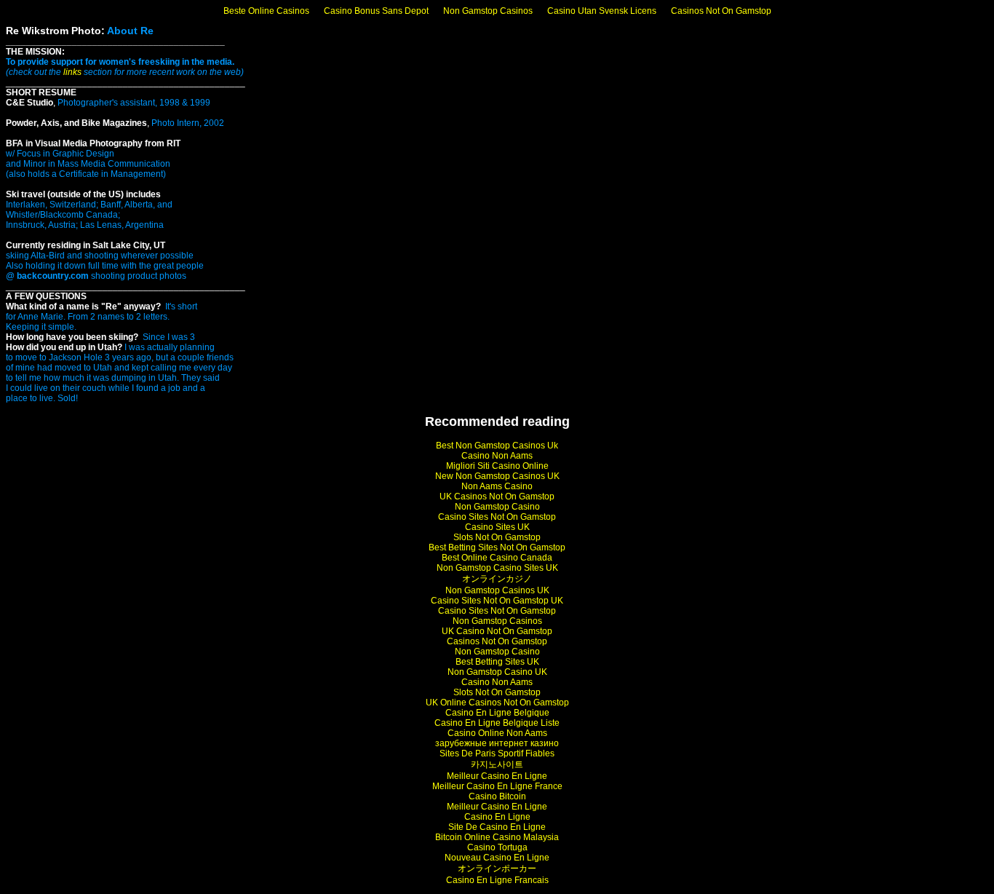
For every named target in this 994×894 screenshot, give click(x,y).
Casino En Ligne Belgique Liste (497, 723)
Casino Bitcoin (497, 796)
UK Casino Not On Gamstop (497, 631)
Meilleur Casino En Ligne (497, 776)
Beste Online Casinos (266, 11)
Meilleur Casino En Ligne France (497, 786)
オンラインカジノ (497, 579)
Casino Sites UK (497, 527)
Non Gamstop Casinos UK (497, 590)
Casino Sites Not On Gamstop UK (497, 601)
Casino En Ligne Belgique (497, 713)
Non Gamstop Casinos (488, 11)
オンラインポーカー (497, 868)
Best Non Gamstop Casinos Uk (497, 445)
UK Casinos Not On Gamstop (497, 496)
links (72, 72)
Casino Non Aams (497, 456)
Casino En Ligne (497, 817)
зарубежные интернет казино (497, 743)
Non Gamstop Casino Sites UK (497, 568)
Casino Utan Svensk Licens (601, 11)
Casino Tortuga (497, 847)
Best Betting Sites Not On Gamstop (497, 547)
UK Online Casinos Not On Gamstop (497, 702)
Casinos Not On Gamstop (721, 11)
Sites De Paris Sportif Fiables (497, 753)
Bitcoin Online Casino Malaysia (497, 837)
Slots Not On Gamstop (497, 537)
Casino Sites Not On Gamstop (497, 517)
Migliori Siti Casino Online (497, 466)
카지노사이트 (497, 764)
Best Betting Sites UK (497, 662)
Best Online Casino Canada (497, 558)
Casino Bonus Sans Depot (376, 11)
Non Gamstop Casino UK (497, 672)
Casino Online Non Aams (497, 733)
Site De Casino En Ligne (497, 827)
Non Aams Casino (497, 486)
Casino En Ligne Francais (497, 880)
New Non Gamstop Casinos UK (497, 476)
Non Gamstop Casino (497, 507)
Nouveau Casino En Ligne (497, 858)
